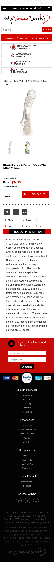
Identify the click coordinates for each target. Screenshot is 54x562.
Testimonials (27, 468)
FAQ (31, 38)
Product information (27, 232)
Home (6, 81)
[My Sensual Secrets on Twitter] (7, 212)
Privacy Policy (27, 459)
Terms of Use (27, 463)
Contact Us (22, 38)
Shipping (27, 403)
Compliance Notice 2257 (21, 515)
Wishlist (27, 437)
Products (27, 399)
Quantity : (7, 196)
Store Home (27, 395)
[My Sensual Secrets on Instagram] (24, 212)
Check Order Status (27, 429)
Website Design (23, 522)
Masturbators (27, 481)
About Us (10, 38)
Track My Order (27, 433)
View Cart (27, 441)
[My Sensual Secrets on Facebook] (16, 212)
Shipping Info (42, 38)
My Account (27, 425)
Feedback (27, 407)
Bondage (27, 485)
